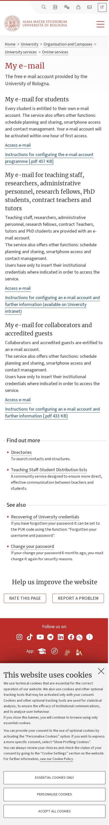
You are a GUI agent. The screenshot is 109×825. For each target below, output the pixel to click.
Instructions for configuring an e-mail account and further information (52, 412)
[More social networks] (89, 637)
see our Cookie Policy (56, 759)
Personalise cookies (54, 794)
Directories (21, 452)
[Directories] (55, 7)
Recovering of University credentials (45, 517)
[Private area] (79, 7)
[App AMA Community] (79, 651)
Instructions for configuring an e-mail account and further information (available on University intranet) (52, 305)
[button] (88, 24)
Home (10, 44)
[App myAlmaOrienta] (54, 650)
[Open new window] (19, 637)
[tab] (102, 7)
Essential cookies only (54, 777)
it (102, 7)
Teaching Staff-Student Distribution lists (49, 469)
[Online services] (67, 7)
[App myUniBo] (42, 650)
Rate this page (25, 598)
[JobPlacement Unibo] (66, 650)
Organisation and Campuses (68, 44)
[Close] (101, 671)
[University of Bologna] (36, 23)
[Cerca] (44, 7)
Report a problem (78, 598)
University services (21, 52)
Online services (55, 52)
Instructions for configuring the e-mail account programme (49, 158)
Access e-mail (18, 145)
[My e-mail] (90, 7)
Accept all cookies (54, 811)
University (29, 44)
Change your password (32, 546)
